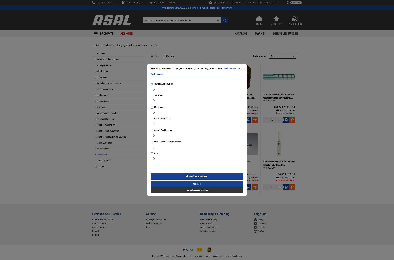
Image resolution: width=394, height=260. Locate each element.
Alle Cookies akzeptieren (197, 176)
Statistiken (158, 95)
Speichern (197, 184)
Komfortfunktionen (162, 118)
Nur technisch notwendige (197, 190)
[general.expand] (154, 89)
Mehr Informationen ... (233, 68)
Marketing (158, 107)
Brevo (156, 153)
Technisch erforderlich (163, 84)
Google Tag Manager (163, 130)
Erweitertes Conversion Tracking (167, 141)
